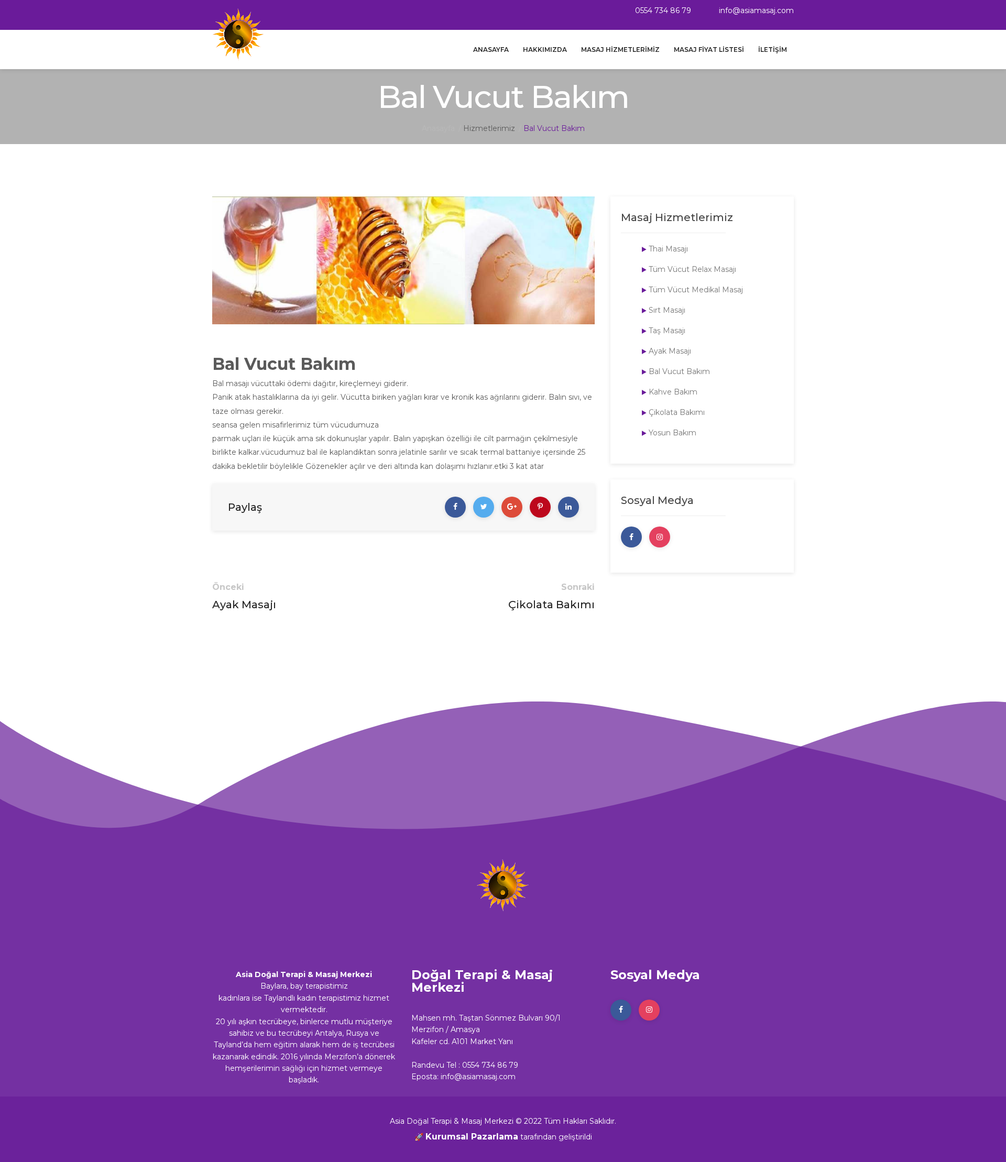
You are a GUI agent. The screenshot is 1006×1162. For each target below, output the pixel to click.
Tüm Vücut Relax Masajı (692, 269)
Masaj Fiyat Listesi (709, 49)
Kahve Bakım (673, 392)
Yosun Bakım (672, 432)
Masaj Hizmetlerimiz (620, 49)
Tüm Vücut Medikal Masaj (696, 289)
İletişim (772, 49)
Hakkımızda (545, 49)
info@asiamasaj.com (755, 10)
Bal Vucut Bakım (679, 371)
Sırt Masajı (667, 310)
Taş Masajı (667, 330)
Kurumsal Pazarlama (471, 1137)
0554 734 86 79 (662, 10)
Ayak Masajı (244, 604)
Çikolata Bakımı (551, 604)
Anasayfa (491, 49)
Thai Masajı (668, 249)
